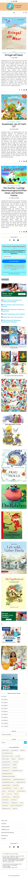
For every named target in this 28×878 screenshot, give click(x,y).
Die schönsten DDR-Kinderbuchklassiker (14, 375)
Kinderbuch (5, 770)
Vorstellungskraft (16, 805)
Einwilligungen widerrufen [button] (10, 867)
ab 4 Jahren (4, 705)
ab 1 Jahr (3, 696)
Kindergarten (20, 782)
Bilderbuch (14, 750)
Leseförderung (6, 788)
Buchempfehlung (7, 753)
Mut (3, 794)
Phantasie (16, 797)
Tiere (21, 802)
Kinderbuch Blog (17, 770)
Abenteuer (5, 750)
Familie (14, 759)
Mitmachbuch (21, 791)
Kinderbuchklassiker (8, 776)
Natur (16, 794)
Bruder (23, 750)
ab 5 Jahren (4, 708)
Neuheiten (22, 52)
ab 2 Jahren (11, 121)
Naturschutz (6, 797)
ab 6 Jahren (4, 711)
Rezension (5, 799)
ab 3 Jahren (11, 185)
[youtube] (16, 1)
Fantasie (21, 759)
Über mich (4, 820)
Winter (15, 808)
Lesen (15, 788)
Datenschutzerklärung (13, 273)
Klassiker (16, 785)
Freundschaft (6, 762)
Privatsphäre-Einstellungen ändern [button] (12, 864)
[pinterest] (14, 1)
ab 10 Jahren (4, 723)
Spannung (14, 802)
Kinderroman (6, 785)
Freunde (3, 823)
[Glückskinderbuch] (14, 7)
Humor (14, 764)
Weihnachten (6, 808)
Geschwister (6, 764)
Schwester (5, 802)
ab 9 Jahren (4, 720)
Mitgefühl (11, 791)
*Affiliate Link (5, 829)
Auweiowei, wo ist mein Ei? (14, 125)
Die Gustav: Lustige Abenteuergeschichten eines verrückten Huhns (14, 191)
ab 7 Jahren (4, 714)
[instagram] (11, 1)
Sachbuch (14, 799)
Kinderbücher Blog (8, 782)
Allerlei (10, 52)
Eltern (18, 756)
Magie (4, 791)
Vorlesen (5, 805)
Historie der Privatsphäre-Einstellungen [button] (10, 866)
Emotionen (5, 759)
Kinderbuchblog (7, 773)
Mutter (9, 794)
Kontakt (3, 838)
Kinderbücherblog (19, 779)
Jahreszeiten (6, 767)
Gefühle (16, 52)
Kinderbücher (6, 779)
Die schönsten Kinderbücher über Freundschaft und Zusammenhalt (14, 347)
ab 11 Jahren (4, 726)
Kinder (15, 767)
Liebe (21, 788)
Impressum (4, 835)
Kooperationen (5, 826)
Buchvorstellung (7, 756)
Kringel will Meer (14, 55)
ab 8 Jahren (4, 717)
